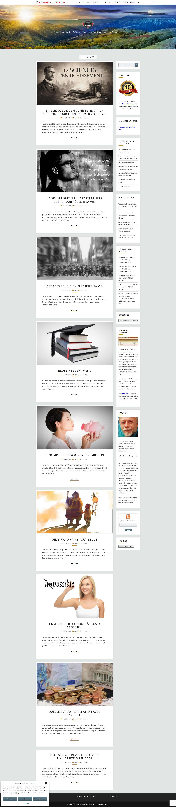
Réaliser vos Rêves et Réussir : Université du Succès (74, 756)
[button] (46, 783)
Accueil (81, 2)
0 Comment (84, 118)
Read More (75, 138)
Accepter (9, 799)
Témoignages (78, 796)
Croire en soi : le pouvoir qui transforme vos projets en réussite (126, 215)
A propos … (108, 2)
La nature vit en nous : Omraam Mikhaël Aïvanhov (126, 277)
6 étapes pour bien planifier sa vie (74, 286)
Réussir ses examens (74, 370)
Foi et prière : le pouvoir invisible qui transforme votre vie (126, 259)
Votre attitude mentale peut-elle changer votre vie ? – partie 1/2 (128, 206)
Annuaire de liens (89, 796)
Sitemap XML (113, 796)
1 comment (84, 762)
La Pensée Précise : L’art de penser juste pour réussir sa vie (74, 200)
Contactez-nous (129, 2)
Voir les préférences (40, 799)
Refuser (25, 799)
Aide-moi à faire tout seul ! (74, 539)
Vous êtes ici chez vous (94, 2)
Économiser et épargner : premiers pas (75, 455)
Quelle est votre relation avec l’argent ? (75, 713)
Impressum (26, 803)
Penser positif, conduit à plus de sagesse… (74, 625)
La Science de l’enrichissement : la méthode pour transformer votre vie (74, 112)
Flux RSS (118, 2)
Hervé (75, 118)
